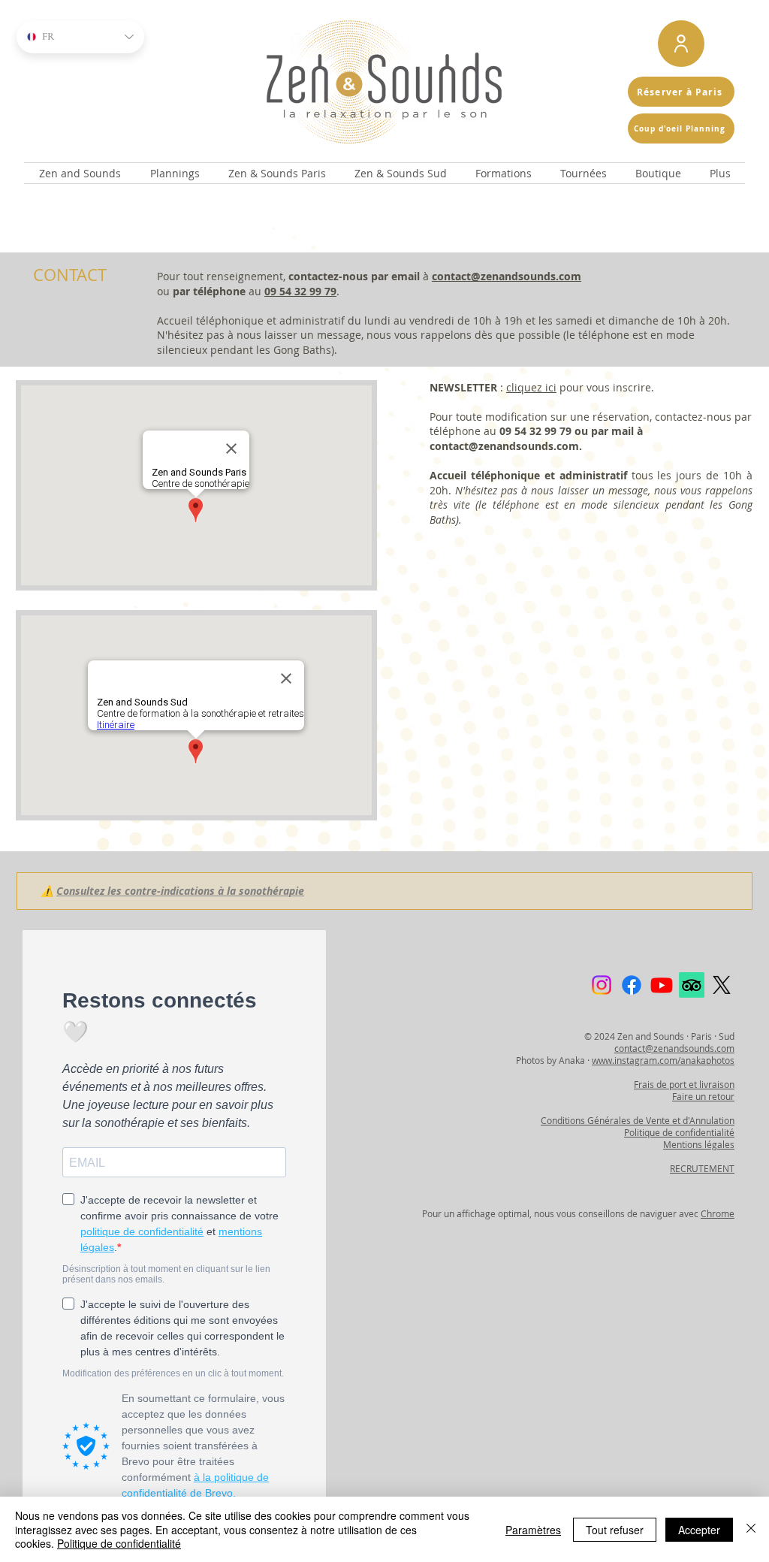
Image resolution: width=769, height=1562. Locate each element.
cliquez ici (531, 387)
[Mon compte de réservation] (681, 43)
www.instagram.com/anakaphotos (663, 1060)
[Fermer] (751, 1529)
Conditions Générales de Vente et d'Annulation (637, 1120)
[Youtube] (661, 985)
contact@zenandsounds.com (506, 276)
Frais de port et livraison (684, 1084)
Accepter (699, 1529)
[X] (721, 985)
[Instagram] (601, 985)
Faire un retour (703, 1096)
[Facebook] (631, 985)
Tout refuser (615, 1529)
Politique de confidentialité (679, 1132)
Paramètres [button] (533, 1529)
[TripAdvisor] (691, 985)
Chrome (717, 1213)
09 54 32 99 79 (300, 291)
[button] (79, 173)
